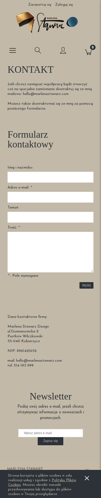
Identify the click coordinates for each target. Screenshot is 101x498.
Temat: (13, 208)
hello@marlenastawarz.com (46, 94)
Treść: (13, 228)
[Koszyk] (88, 51)
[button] (12, 51)
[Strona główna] (50, 22)
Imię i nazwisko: (20, 168)
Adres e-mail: (20, 188)
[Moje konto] (63, 52)
